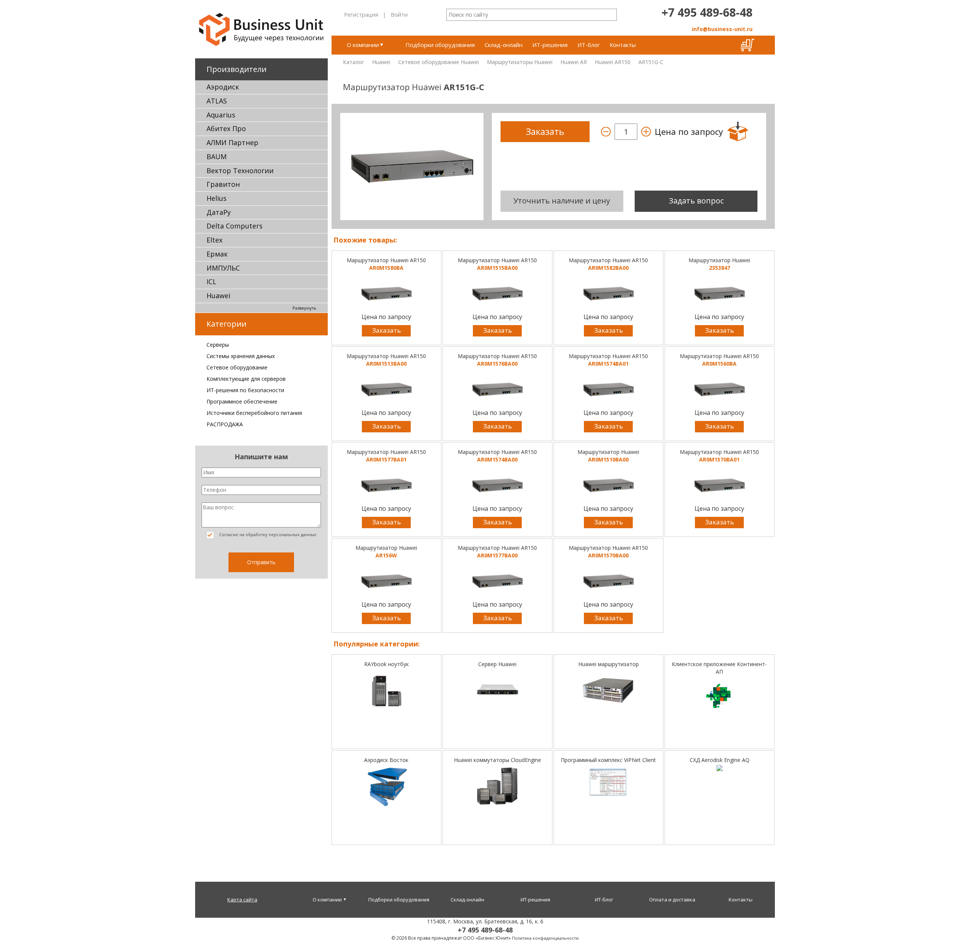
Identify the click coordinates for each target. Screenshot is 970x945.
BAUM (217, 156)
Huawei (218, 295)
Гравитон (223, 184)
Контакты (623, 45)
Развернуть (304, 308)
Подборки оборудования (440, 45)
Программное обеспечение (242, 401)
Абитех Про (226, 128)
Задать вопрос (696, 201)
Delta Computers (235, 225)
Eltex (214, 239)
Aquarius (221, 114)
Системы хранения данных (241, 356)
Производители (236, 69)
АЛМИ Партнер (232, 142)
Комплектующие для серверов (246, 378)
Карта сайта (242, 899)
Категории (226, 324)
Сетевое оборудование (237, 367)
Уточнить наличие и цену (561, 201)
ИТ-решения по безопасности (245, 390)
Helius (217, 198)
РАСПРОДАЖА (225, 424)
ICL (211, 281)
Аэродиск (223, 86)
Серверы (218, 344)
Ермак (217, 253)
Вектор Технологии (240, 170)
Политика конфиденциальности (545, 938)
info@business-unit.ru (722, 29)
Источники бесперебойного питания (254, 412)
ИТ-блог (588, 45)
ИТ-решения (550, 45)
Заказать (386, 330)
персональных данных (292, 534)
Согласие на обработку (267, 534)
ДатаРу (219, 212)
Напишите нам (261, 456)
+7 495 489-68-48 (707, 12)
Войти (399, 14)
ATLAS (217, 100)
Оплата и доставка (672, 899)
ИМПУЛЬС (223, 267)
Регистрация (361, 14)
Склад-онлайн (504, 45)
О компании (363, 45)
